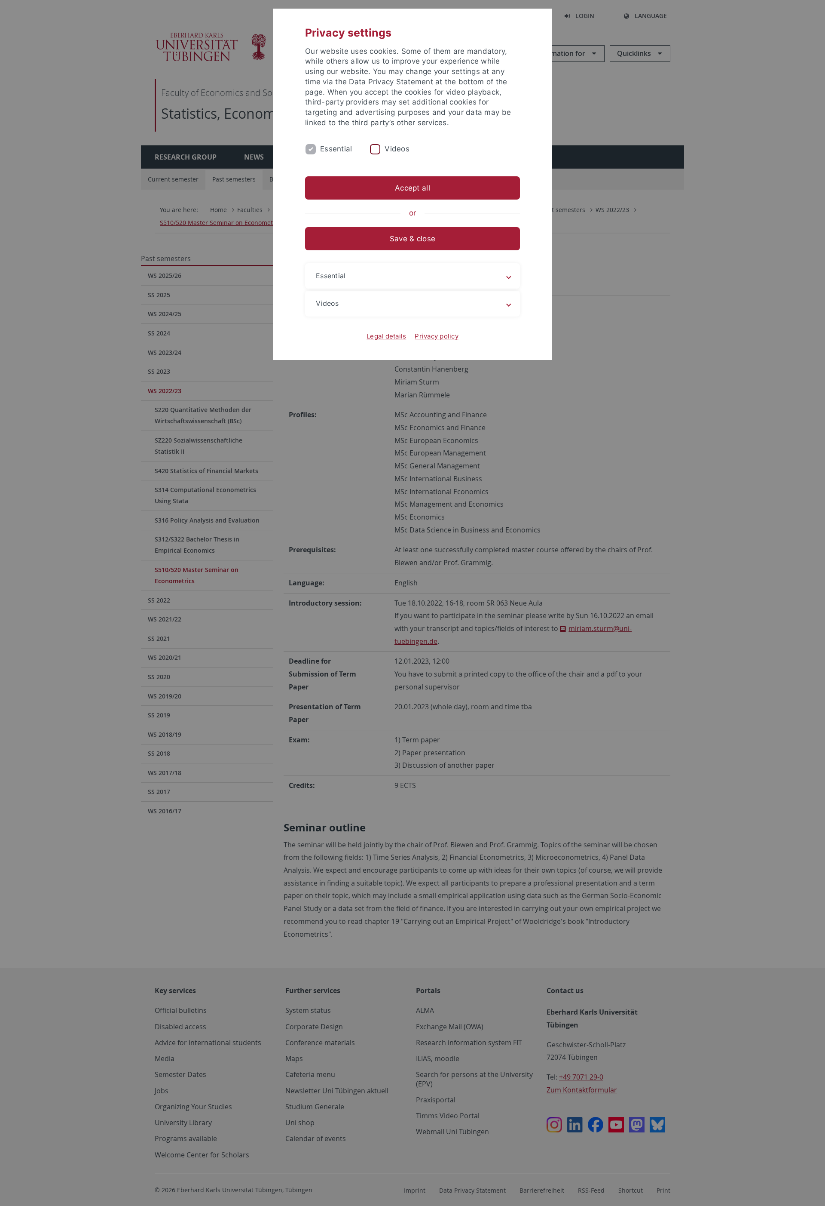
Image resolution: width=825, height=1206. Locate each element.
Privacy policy (436, 336)
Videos (397, 149)
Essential (336, 149)
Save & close (412, 238)
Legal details (386, 336)
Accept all (412, 188)
